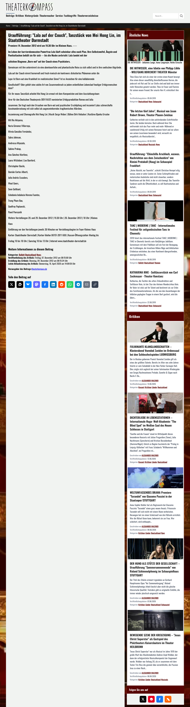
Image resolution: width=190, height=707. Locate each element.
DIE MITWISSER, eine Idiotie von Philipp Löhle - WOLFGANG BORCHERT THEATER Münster (155, 70)
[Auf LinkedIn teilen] (53, 284)
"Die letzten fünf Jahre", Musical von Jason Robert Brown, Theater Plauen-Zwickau (153, 113)
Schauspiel (157, 101)
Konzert (141, 387)
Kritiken (20, 15)
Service (59, 15)
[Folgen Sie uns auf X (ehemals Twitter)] (143, 699)
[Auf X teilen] (11, 284)
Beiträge (10, 15)
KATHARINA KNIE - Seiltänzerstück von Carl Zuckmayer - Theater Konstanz (154, 274)
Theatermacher (47, 15)
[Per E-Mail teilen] (86, 284)
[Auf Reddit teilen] (61, 284)
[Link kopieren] (95, 284)
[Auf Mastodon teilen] (36, 284)
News (39, 254)
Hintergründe (31, 15)
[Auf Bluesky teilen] (28, 284)
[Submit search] (181, 16)
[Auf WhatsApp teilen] (70, 284)
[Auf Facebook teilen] (45, 284)
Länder (154, 387)
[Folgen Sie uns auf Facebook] (159, 699)
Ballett (22, 254)
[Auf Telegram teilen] (78, 284)
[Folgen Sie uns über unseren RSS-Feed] (168, 699)
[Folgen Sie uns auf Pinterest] (151, 699)
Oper (163, 533)
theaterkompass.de (39, 269)
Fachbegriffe (70, 15)
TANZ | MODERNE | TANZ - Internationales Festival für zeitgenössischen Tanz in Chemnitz (152, 229)
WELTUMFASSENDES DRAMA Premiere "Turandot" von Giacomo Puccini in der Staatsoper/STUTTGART (151, 496)
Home (8, 25)
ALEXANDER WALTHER (150, 380)
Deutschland (30, 254)
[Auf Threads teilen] (20, 284)
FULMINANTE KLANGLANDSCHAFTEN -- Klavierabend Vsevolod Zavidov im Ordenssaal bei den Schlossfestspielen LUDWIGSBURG (154, 350)
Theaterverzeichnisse (87, 15)
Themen (157, 262)
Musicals (152, 144)
